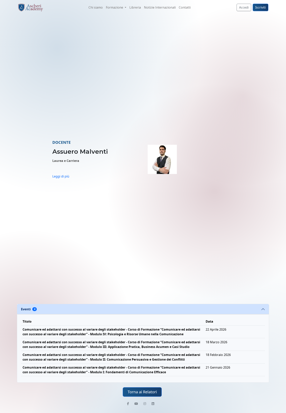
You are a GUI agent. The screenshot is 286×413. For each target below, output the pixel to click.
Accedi (244, 7)
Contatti (185, 7)
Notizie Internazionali (160, 7)
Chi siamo (96, 7)
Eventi (28, 309)
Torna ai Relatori (142, 391)
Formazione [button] (115, 7)
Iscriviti (260, 7)
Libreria (135, 7)
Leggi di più (60, 176)
